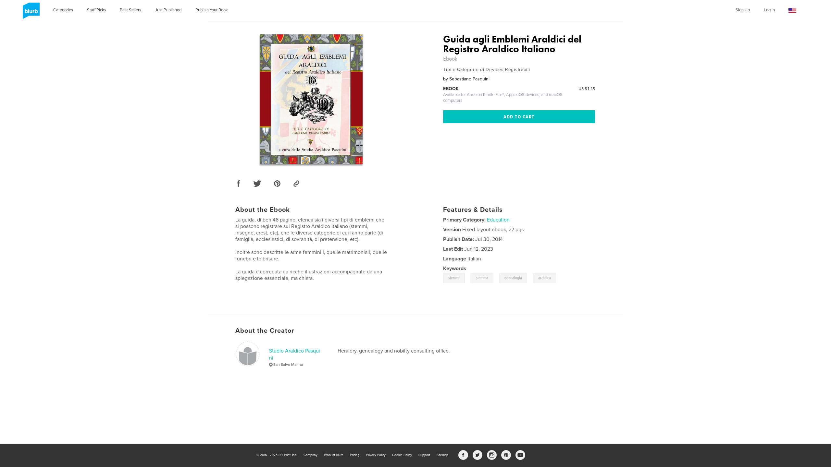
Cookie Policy (402, 455)
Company (310, 455)
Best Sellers (130, 10)
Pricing (355, 455)
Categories (63, 10)
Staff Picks (96, 10)
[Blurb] (30, 13)
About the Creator (264, 331)
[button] (792, 10)
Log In (769, 10)
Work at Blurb (333, 455)
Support (424, 455)
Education (498, 220)
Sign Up (743, 10)
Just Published (168, 10)
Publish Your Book (211, 10)
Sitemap (442, 455)
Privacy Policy (376, 455)
